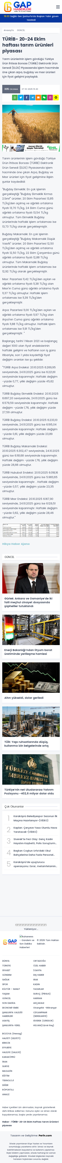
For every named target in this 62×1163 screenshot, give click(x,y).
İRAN (4, 1061)
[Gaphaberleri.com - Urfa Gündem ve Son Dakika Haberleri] (17, 6)
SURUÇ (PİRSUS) (42, 993)
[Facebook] (43, 952)
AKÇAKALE (38, 1003)
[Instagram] (47, 952)
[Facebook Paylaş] (26, 97)
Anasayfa (9, 30)
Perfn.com (45, 1135)
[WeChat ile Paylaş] (44, 97)
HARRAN (37, 998)
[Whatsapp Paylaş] (15, 97)
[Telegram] (56, 952)
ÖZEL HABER (39, 965)
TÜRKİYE (6, 965)
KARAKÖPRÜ (8, 1057)
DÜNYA (5, 960)
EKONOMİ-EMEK (10, 1007)
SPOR (5, 984)
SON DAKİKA (8, 1003)
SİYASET (6, 970)
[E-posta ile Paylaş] (38, 97)
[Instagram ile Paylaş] (50, 97)
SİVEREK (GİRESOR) (43, 1020)
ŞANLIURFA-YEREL (11, 1025)
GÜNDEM (6, 974)
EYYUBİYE (6, 1047)
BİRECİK (6, 1042)
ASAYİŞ (5, 1020)
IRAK (35, 979)
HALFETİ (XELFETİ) (11, 1038)
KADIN (36, 984)
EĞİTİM (5, 1075)
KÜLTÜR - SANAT (11, 989)
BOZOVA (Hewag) (12, 1033)
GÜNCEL (21, 30)
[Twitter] (38, 952)
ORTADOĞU (39, 960)
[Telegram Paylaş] (32, 97)
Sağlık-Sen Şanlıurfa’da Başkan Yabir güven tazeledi (31, 18)
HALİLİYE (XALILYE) (11, 1052)
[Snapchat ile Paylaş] (56, 97)
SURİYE (5, 1066)
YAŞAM (5, 993)
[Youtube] (52, 952)
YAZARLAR (38, 989)
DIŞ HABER (38, 974)
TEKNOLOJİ (8, 1080)
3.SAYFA (37, 970)
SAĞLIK (5, 979)
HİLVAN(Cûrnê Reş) (43, 1025)
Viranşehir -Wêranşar (45, 1007)
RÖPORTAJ (8, 1089)
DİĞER (5, 1085)
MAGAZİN (7, 1071)
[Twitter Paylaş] (20, 97)
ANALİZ (5, 1094)
